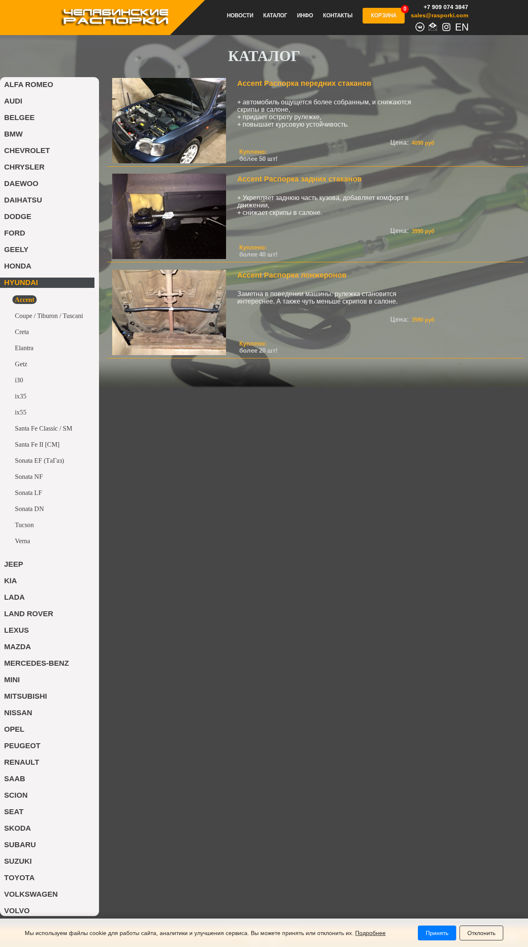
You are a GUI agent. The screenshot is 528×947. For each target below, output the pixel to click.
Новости (240, 15)
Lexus (16, 630)
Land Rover (28, 614)
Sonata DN (29, 508)
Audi (13, 101)
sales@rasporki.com (439, 15)
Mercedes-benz (36, 663)
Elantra (24, 347)
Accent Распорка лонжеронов (291, 275)
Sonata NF (29, 476)
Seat (14, 812)
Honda (17, 266)
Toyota (19, 878)
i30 (19, 380)
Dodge (17, 216)
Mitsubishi (25, 696)
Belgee (19, 117)
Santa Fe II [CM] (37, 444)
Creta (22, 331)
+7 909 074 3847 (446, 7)
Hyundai (21, 282)
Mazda (17, 647)
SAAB (14, 779)
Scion (16, 795)
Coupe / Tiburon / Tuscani (49, 315)
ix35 (20, 396)
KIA (10, 581)
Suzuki (18, 861)
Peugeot (22, 746)
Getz (21, 363)
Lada (14, 597)
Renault (21, 762)
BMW (13, 134)
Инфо (305, 15)
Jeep (13, 564)
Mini (12, 680)
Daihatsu (23, 200)
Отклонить (481, 933)
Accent (24, 299)
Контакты (338, 15)
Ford (14, 233)
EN (459, 26)
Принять (437, 933)
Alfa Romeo (28, 84)
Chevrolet (27, 150)
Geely (16, 249)
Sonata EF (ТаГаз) (39, 460)
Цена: (399, 142)
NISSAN (18, 713)
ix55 (20, 412)
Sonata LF (28, 492)
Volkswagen (31, 894)
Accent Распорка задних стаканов (299, 179)
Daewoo (21, 183)
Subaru (20, 845)
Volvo (17, 911)
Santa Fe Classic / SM (43, 428)
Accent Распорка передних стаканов (304, 83)
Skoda (17, 828)
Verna (22, 540)
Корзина (383, 15)
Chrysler (24, 167)
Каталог (275, 15)
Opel (14, 729)
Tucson (24, 524)
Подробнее (370, 933)
